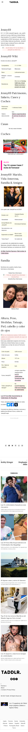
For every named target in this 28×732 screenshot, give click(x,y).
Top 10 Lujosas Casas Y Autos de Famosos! (13, 166)
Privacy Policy (11, 690)
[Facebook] (6, 445)
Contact (3, 690)
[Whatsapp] (19, 445)
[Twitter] (12, 445)
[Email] (22, 445)
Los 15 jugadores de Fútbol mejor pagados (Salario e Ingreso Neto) (18, 705)
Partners (3, 686)
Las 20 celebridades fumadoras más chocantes (19, 377)
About (2, 688)
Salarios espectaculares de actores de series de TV (19, 116)
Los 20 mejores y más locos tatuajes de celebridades (20, 387)
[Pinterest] (15, 445)
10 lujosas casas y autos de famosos (13, 580)
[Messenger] (9, 445)
